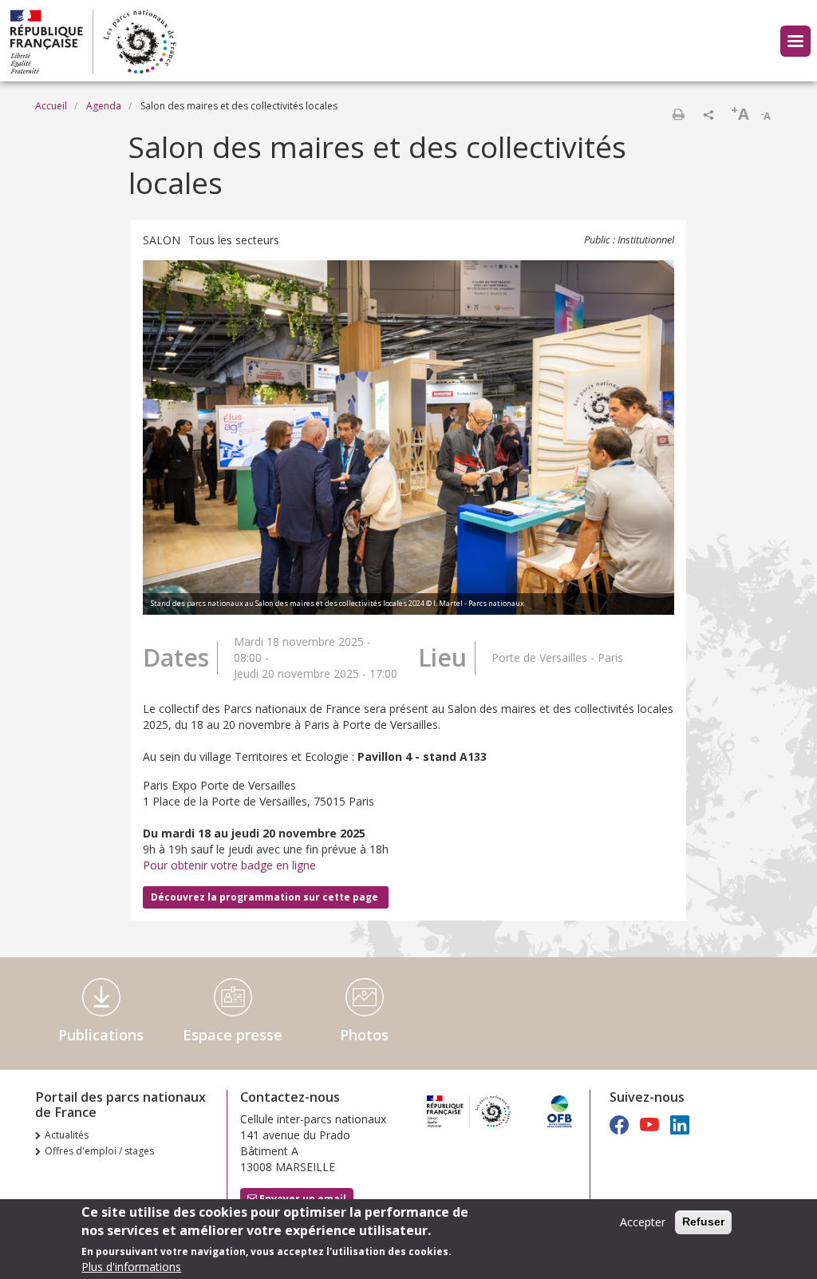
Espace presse (232, 1034)
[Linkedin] (679, 1124)
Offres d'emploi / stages (99, 1151)
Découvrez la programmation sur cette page (266, 897)
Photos (364, 1034)
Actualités (67, 1135)
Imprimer (678, 114)
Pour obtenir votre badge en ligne (229, 865)
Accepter (642, 1222)
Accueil (51, 106)
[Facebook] (619, 1124)
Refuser (703, 1221)
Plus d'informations (131, 1266)
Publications (101, 1034)
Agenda (103, 106)
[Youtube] (649, 1124)
